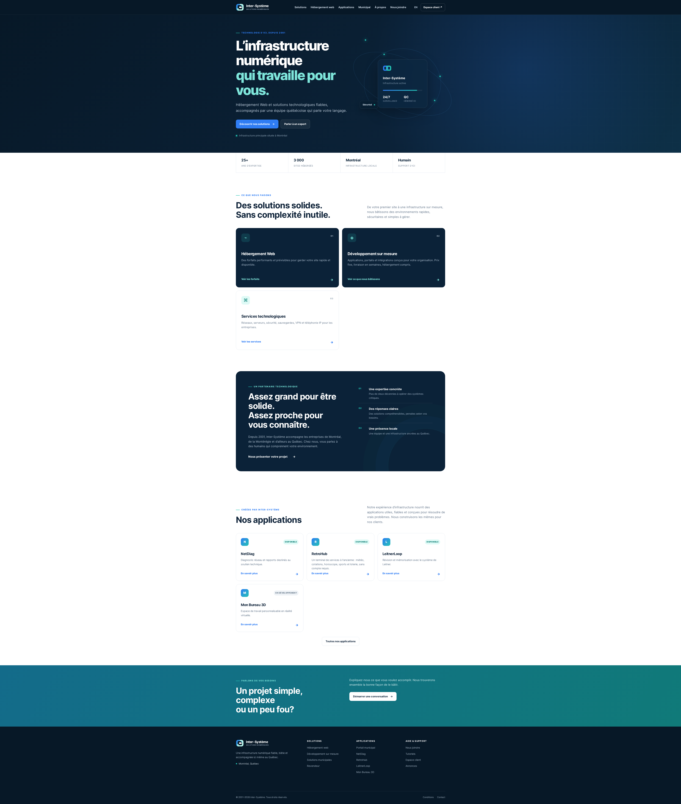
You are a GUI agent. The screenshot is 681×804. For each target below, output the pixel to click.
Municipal (364, 7)
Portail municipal (365, 747)
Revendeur (313, 765)
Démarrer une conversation (373, 696)
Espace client (432, 7)
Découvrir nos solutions (257, 124)
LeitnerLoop (363, 765)
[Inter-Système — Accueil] (257, 7)
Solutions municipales (319, 759)
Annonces (411, 765)
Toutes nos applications (341, 641)
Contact (441, 797)
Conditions (428, 797)
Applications (346, 7)
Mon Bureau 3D (365, 772)
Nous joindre (398, 7)
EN (415, 7)
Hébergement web (322, 7)
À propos (380, 7)
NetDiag (361, 753)
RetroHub (361, 759)
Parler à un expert (295, 124)
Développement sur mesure (323, 753)
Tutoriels (410, 753)
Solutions (300, 7)
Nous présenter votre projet (271, 456)
